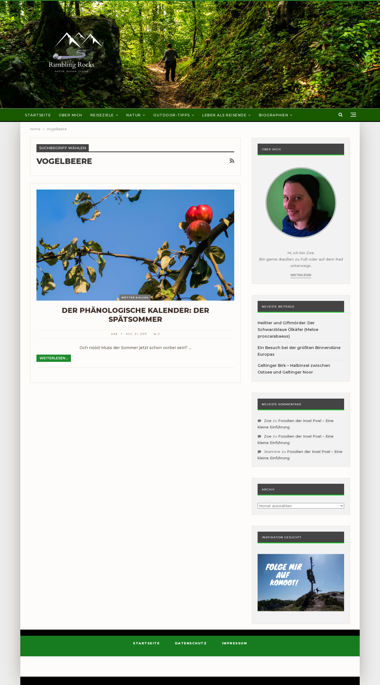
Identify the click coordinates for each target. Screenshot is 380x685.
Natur (133, 115)
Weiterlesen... (54, 358)
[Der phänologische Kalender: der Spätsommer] (135, 245)
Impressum (234, 643)
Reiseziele (102, 115)
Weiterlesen (300, 275)
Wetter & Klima (135, 297)
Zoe (268, 420)
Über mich (70, 115)
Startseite (38, 115)
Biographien (273, 115)
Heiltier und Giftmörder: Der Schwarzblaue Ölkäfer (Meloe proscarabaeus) (288, 329)
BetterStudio (237, 669)
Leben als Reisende (224, 115)
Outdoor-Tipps (171, 115)
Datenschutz (191, 643)
